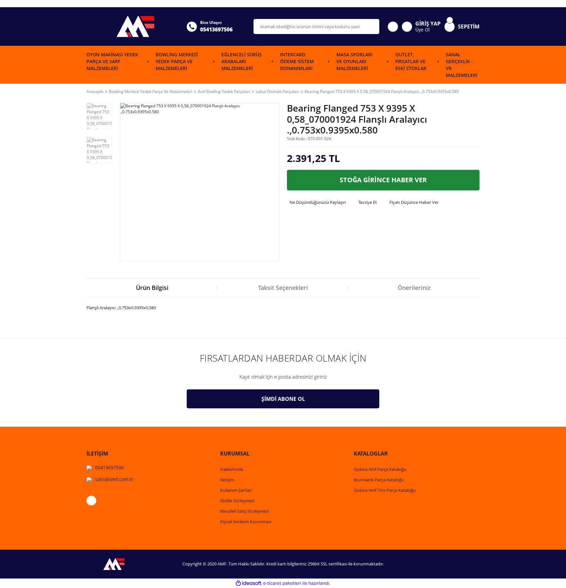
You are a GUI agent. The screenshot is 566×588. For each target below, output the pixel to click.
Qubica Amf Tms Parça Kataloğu (385, 490)
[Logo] (132, 26)
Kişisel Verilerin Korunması (245, 522)
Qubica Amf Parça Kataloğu (380, 469)
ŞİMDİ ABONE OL (283, 398)
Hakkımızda (231, 469)
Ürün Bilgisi (152, 288)
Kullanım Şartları (236, 490)
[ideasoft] (249, 583)
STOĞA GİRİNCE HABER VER (383, 179)
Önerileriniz (414, 288)
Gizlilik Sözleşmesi (237, 501)
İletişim (227, 480)
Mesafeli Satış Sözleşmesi (244, 511)
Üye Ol (422, 30)
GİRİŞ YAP (428, 23)
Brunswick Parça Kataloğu (379, 480)
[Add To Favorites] (472, 122)
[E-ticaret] (282, 583)
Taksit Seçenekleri (283, 288)
